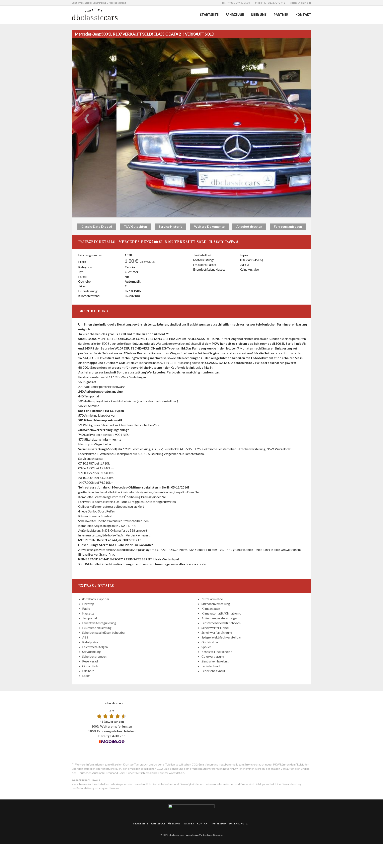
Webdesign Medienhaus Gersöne (204, 834)
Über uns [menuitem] (259, 14)
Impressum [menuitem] (219, 823)
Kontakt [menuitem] (303, 14)
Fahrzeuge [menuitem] (235, 14)
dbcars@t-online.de (300, 2)
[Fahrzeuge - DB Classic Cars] (105, 14)
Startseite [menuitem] (209, 14)
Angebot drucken (249, 226)
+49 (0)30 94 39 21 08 (238, 2)
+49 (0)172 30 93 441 (273, 2)
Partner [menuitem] (281, 14)
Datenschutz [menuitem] (238, 823)
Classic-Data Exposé (96, 226)
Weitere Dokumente (209, 226)
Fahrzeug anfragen (288, 226)
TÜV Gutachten (135, 226)
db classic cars (176, 834)
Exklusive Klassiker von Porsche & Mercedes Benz (99, 2)
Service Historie (170, 226)
